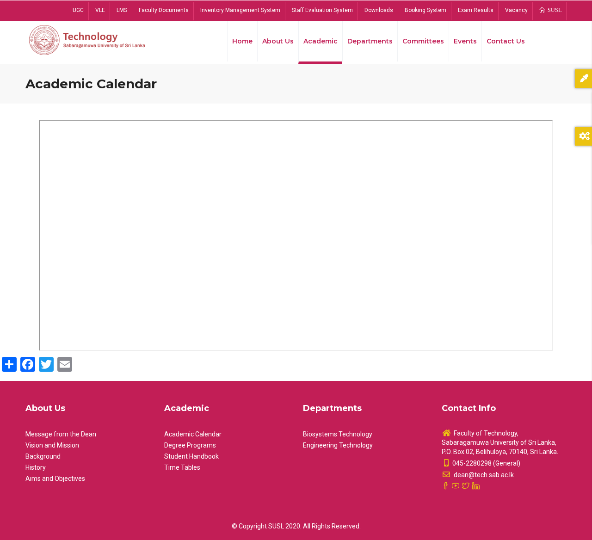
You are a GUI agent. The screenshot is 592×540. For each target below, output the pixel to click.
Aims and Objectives (55, 478)
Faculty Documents (164, 10)
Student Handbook (191, 456)
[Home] (87, 39)
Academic (320, 41)
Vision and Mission (52, 445)
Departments (370, 41)
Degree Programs (190, 445)
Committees (423, 41)
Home (242, 41)
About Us (278, 41)
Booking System (425, 10)
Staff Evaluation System (322, 10)
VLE (100, 10)
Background (43, 456)
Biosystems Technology (337, 434)
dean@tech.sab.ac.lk (483, 475)
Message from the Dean (60, 434)
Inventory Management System (240, 10)
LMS (122, 10)
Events (465, 41)
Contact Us (506, 41)
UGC (78, 10)
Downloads (378, 10)
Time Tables (182, 467)
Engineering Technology (338, 445)
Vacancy (516, 10)
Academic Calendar (193, 434)
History (35, 467)
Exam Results (475, 10)
